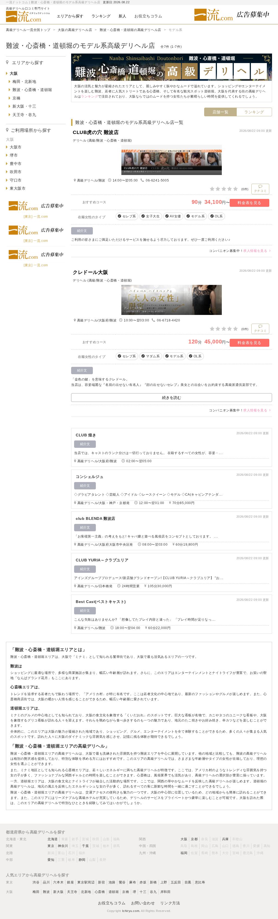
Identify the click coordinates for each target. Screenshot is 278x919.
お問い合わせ (143, 903)
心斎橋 (100, 892)
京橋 (125, 892)
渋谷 (36, 882)
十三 (143, 892)
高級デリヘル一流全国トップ (28, 30)
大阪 (184, 839)
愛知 (51, 860)
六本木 (58, 882)
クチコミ (260, 190)
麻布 (132, 882)
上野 (163, 882)
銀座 (70, 882)
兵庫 (225, 839)
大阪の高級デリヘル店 (75, 30)
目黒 (188, 882)
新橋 (153, 882)
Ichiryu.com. (131, 910)
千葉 (85, 846)
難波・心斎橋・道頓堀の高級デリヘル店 (130, 30)
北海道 (53, 839)
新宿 (101, 882)
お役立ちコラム (112, 903)
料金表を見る (249, 203)
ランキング (254, 112)
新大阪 (58, 892)
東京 (51, 846)
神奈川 (63, 846)
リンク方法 (170, 903)
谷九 (153, 892)
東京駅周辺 (85, 882)
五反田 (176, 882)
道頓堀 (114, 892)
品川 (46, 882)
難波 (46, 892)
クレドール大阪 (90, 272)
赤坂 (143, 882)
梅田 (36, 892)
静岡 (82, 860)
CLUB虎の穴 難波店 (96, 132)
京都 (194, 839)
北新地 (86, 892)
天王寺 (72, 892)
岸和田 (165, 892)
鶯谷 (122, 882)
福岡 (184, 853)
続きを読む (171, 397)
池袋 (112, 882)
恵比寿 (200, 882)
